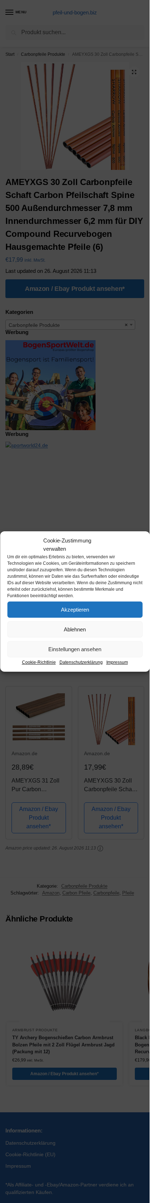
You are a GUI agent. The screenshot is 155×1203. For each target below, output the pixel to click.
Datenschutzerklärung (81, 662)
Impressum (117, 662)
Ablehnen (75, 629)
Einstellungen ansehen (74, 649)
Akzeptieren (75, 610)
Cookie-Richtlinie (39, 662)
